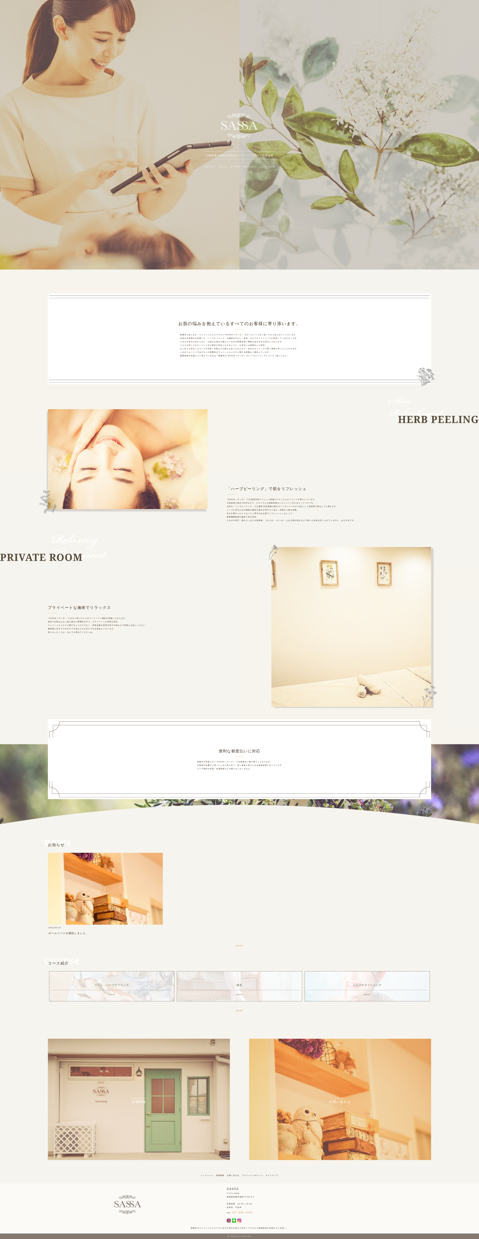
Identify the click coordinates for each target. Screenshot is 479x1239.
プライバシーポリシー (252, 1175)
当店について (210, 167)
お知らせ (223, 167)
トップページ (207, 1175)
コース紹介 (235, 167)
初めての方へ (249, 167)
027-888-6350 (242, 1212)
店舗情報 (220, 1175)
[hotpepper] (229, 1221)
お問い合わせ (233, 1175)
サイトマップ (272, 1175)
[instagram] (239, 1221)
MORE (239, 945)
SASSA (233, 1236)
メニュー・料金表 (266, 167)
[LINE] (234, 1221)
